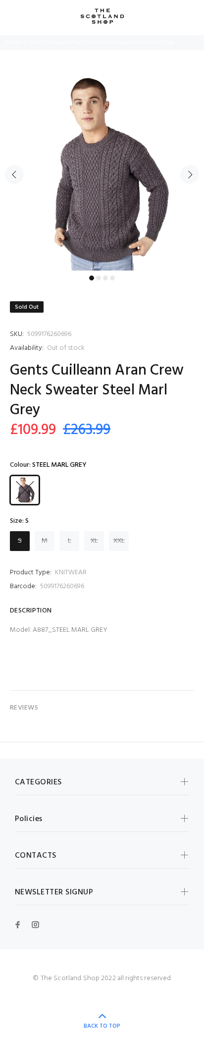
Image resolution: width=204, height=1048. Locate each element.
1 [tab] (91, 278)
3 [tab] (105, 278)
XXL (119, 541)
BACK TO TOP (102, 1026)
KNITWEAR (71, 572)
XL (94, 541)
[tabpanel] (102, 168)
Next (189, 174)
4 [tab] (112, 278)
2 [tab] (98, 278)
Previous (14, 174)
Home (12, 43)
